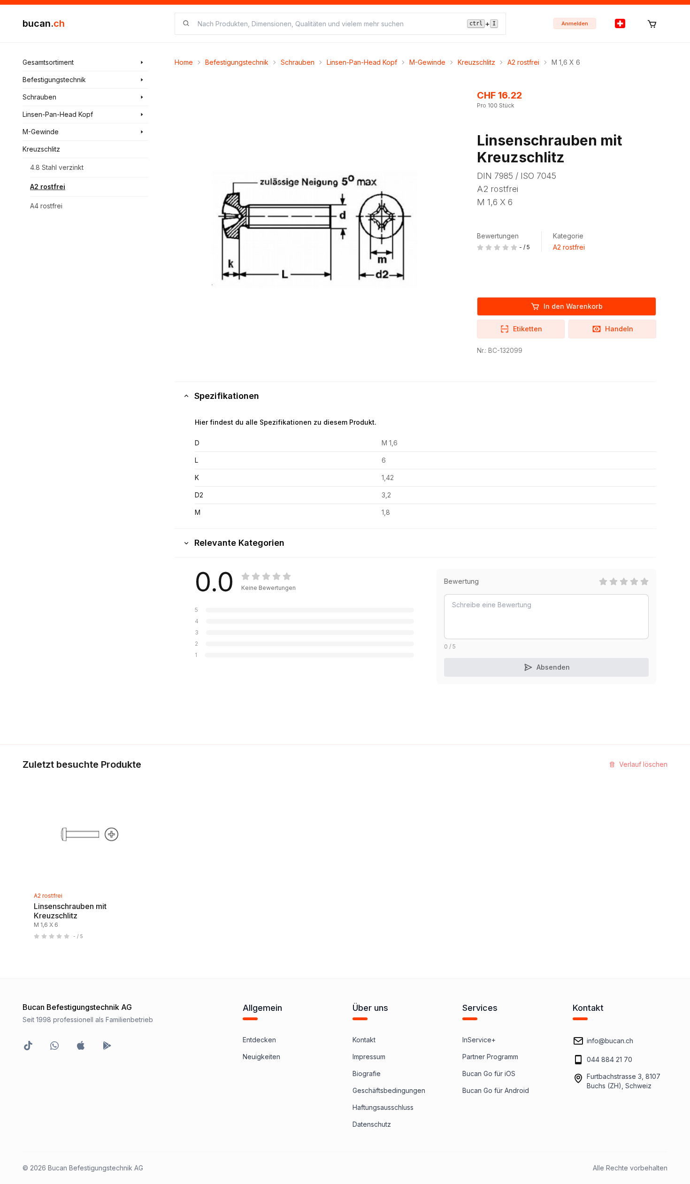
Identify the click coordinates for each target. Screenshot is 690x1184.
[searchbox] (327, 23)
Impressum (369, 1057)
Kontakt (364, 1040)
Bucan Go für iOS (488, 1073)
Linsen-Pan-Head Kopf (362, 62)
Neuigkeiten (261, 1057)
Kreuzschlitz (476, 62)
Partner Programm (490, 1057)
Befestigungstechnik (236, 62)
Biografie (367, 1073)
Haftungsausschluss (383, 1107)
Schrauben (297, 62)
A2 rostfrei (47, 187)
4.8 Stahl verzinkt (57, 167)
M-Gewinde (427, 62)
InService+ (479, 1040)
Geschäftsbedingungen (389, 1090)
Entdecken (259, 1040)
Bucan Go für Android (495, 1090)
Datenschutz (372, 1124)
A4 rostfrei (46, 206)
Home (184, 62)
